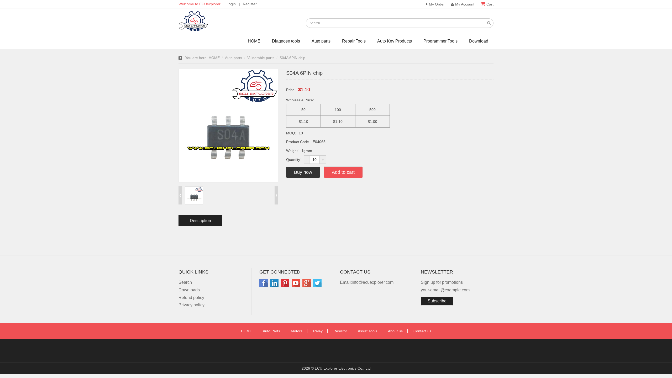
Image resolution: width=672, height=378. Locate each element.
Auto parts (321, 41)
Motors (296, 331)
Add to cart (343, 172)
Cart (490, 4)
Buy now (303, 172)
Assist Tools (367, 331)
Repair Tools (354, 41)
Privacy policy (191, 305)
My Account (464, 4)
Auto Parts (271, 331)
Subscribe (437, 301)
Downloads (189, 290)
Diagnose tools (286, 41)
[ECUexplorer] (194, 30)
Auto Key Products (394, 41)
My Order (437, 4)
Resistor (340, 331)
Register (250, 4)
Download (478, 41)
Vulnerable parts (260, 58)
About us (395, 331)
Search (185, 282)
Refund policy (191, 297)
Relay (318, 331)
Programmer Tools (440, 41)
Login (231, 4)
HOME (254, 41)
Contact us (422, 331)
